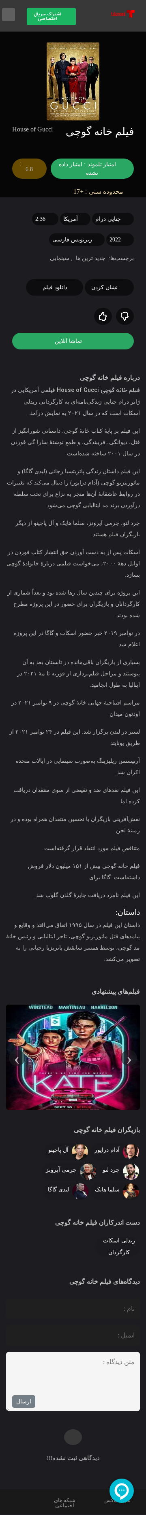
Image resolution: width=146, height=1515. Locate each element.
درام (100, 219)
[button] (51, 16)
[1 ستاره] (125, 316)
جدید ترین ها (90, 258)
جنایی (113, 219)
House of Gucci (78, 390)
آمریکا (70, 219)
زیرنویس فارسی (72, 240)
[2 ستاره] (103, 316)
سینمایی (59, 258)
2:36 (40, 219)
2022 (115, 240)
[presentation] (129, 1058)
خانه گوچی (114, 390)
